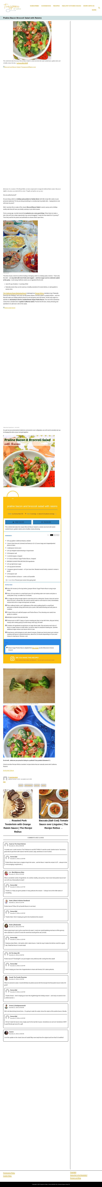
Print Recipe (19, 522)
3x (57, 535)
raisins (43, 785)
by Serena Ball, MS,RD (22, 63)
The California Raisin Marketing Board (14, 293)
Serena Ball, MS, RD (13, 777)
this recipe (35, 648)
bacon (21, 785)
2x (54, 535)
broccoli (37, 785)
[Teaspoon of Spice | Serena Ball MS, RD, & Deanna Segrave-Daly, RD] (13, 8)
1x (51, 535)
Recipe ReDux (39, 293)
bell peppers (28, 785)
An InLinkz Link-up (8, 770)
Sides (4, 781)
